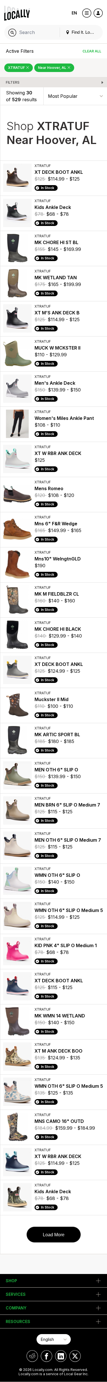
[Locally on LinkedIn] (60, 1356)
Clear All (91, 51)
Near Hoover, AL (52, 67)
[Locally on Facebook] (46, 1356)
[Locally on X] (75, 1356)
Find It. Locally (84, 32)
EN (74, 12)
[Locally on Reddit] (32, 1356)
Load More (53, 1234)
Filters (12, 82)
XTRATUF (17, 67)
